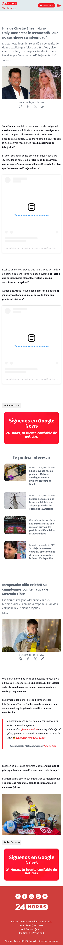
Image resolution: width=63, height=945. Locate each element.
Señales (47, 5)
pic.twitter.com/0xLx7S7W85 (31, 737)
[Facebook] (28, 106)
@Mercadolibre (29, 729)
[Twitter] (35, 106)
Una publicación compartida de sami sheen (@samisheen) (32, 248)
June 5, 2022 (50, 746)
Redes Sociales (12, 405)
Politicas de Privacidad (31, 933)
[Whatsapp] (20, 106)
